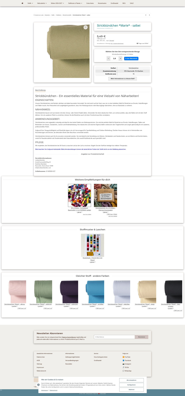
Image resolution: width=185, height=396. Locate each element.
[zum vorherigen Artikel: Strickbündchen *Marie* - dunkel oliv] (146, 15)
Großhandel (97, 360)
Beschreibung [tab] (40, 90)
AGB (38, 360)
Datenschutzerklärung (69, 337)
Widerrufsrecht (41, 371)
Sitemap (39, 364)
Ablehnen (131, 389)
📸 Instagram (127, 364)
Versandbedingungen (72, 360)
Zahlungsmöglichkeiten (72, 357)
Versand (111, 40)
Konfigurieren (131, 385)
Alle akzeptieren (131, 380)
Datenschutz (53, 390)
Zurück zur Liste (39, 15)
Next (179, 297)
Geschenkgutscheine (100, 357)
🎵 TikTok (126, 367)
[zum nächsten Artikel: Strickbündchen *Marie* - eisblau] (149, 15)
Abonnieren (141, 337)
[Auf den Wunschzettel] (85, 27)
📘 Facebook (127, 360)
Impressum (44, 390)
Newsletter (68, 364)
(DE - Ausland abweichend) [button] (117, 43)
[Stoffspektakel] (22, 3)
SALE (132, 3)
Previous (5, 297)
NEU (124, 3)
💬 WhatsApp (127, 371)
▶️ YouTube (126, 357)
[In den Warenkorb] (35, 21)
